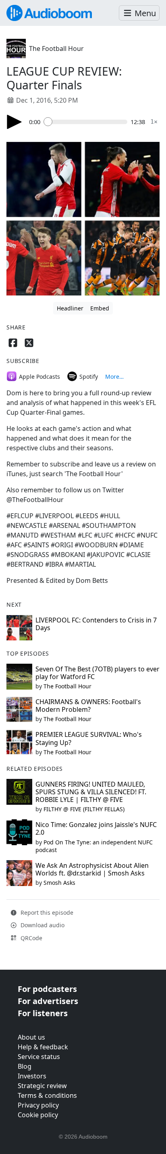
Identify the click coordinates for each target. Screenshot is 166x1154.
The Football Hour (56, 48)
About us (31, 1037)
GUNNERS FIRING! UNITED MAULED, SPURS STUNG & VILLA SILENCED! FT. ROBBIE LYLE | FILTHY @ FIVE (90, 792)
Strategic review (42, 1085)
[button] (139, 13)
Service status (39, 1056)
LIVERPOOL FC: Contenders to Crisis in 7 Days (96, 624)
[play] (14, 122)
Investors (32, 1076)
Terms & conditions (47, 1095)
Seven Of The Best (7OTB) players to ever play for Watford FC (97, 673)
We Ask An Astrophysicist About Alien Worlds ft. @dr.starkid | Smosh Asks (92, 869)
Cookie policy (38, 1114)
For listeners (43, 1013)
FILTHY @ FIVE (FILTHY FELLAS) (84, 809)
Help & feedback (43, 1046)
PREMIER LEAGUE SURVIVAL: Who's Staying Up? (88, 738)
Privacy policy (38, 1105)
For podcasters (47, 988)
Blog (24, 1066)
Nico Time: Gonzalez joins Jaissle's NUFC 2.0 (96, 828)
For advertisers (48, 1001)
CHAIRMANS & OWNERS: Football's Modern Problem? (88, 705)
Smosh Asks (59, 882)
